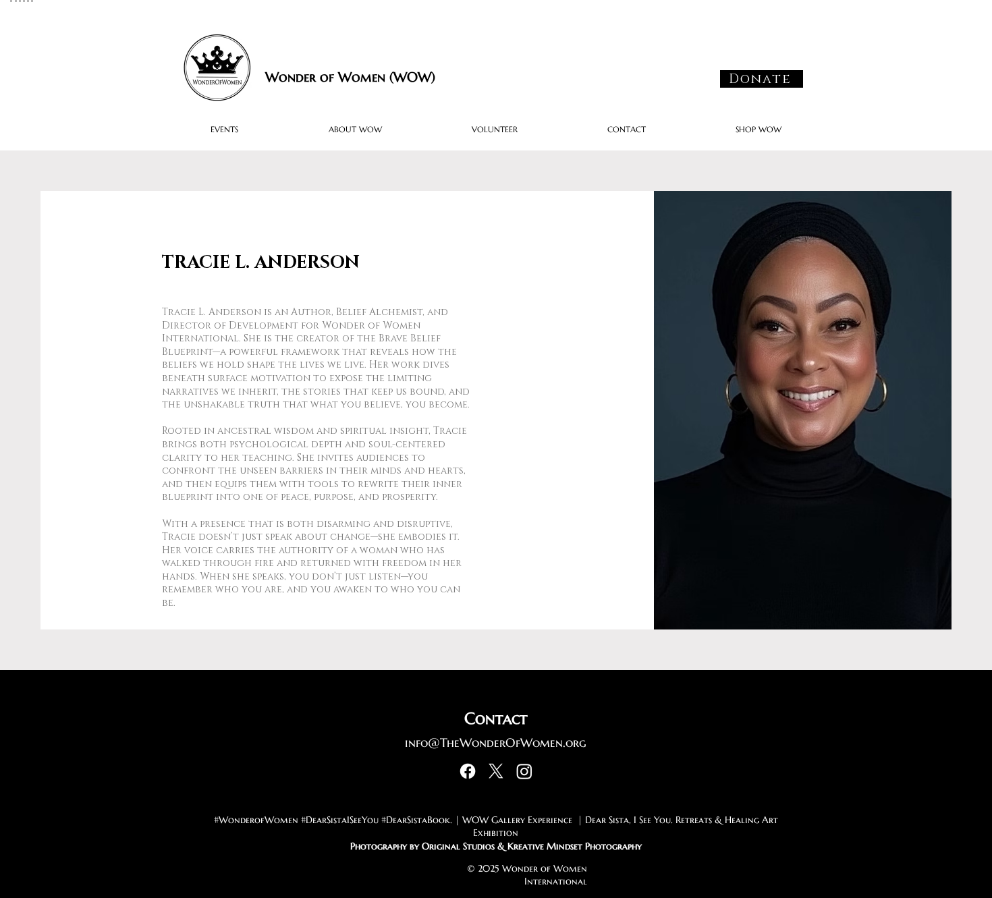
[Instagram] (524, 771)
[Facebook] (468, 771)
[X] (496, 771)
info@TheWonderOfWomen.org (495, 742)
